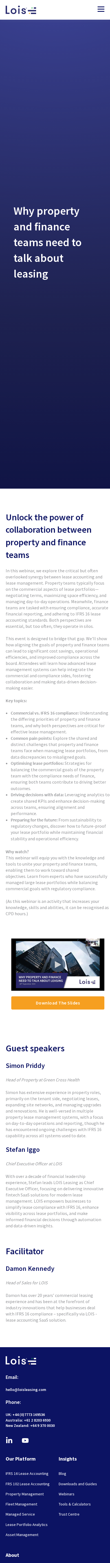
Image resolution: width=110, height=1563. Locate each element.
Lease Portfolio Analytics (27, 1524)
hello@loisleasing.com (26, 1389)
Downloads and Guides (78, 1484)
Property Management (25, 1494)
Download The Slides (58, 1003)
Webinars (66, 1494)
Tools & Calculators (75, 1504)
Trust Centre (69, 1514)
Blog (62, 1473)
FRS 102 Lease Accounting (28, 1484)
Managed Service (20, 1514)
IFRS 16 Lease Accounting (27, 1473)
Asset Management (22, 1534)
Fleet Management (21, 1504)
